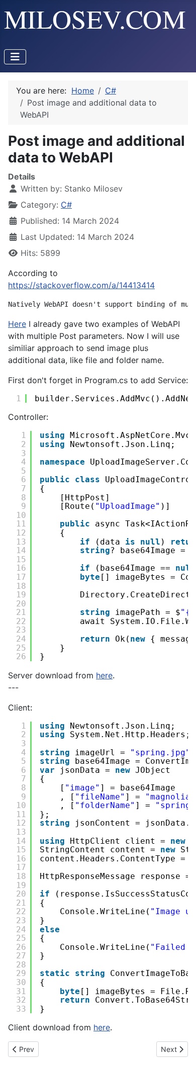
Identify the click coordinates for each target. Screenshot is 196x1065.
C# (66, 205)
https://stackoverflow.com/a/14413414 (81, 285)
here (104, 675)
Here (17, 324)
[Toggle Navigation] (15, 56)
